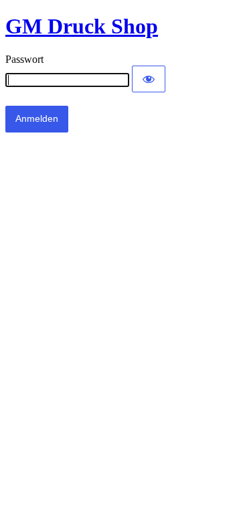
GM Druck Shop (81, 26)
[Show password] (148, 79)
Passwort (24, 59)
